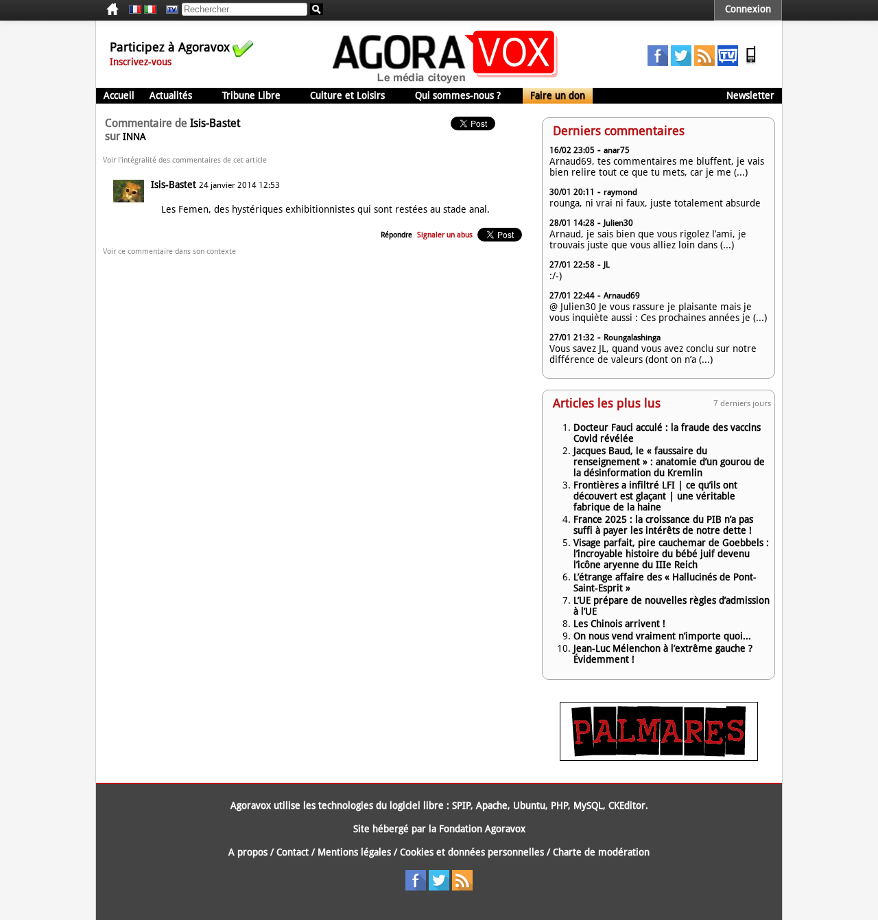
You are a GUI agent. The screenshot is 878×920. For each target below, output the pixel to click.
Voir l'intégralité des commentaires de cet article (185, 160)
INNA (134, 136)
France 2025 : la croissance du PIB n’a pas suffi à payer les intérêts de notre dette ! (663, 525)
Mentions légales (354, 852)
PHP (559, 805)
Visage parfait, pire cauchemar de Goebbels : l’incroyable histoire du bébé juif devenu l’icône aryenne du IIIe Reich (671, 553)
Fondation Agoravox (482, 828)
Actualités (171, 95)
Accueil (119, 95)
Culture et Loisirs (347, 95)
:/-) (555, 275)
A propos (248, 852)
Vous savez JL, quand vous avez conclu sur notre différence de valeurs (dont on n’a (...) (653, 354)
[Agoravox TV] (168, 9)
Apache (492, 805)
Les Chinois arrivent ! (619, 623)
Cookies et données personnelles (472, 852)
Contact (292, 852)
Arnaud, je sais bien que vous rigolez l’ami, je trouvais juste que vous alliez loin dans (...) (647, 239)
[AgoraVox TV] (727, 62)
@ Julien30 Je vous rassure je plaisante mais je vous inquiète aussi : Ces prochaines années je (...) (658, 312)
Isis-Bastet (173, 184)
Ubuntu (529, 805)
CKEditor (626, 805)
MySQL (588, 805)
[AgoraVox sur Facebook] (658, 62)
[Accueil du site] (445, 82)
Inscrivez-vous (140, 61)
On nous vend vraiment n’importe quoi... (662, 635)
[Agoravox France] (135, 9)
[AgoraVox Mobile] (751, 62)
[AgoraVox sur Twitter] (681, 62)
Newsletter (750, 95)
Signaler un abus (445, 235)
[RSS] (704, 62)
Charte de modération (601, 852)
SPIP (461, 805)
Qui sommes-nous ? (458, 95)
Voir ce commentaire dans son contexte (169, 251)
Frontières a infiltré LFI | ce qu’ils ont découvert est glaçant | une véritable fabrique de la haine (655, 496)
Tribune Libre (251, 95)
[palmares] (659, 757)
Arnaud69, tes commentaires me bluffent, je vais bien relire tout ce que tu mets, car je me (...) (656, 167)
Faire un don (557, 95)
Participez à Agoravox (170, 47)
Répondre (396, 235)
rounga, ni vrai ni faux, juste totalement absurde (655, 203)
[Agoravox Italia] (150, 9)
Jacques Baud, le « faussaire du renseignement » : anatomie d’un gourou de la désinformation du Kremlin (669, 461)
